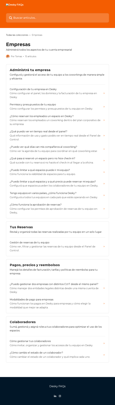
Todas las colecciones (17, 35)
